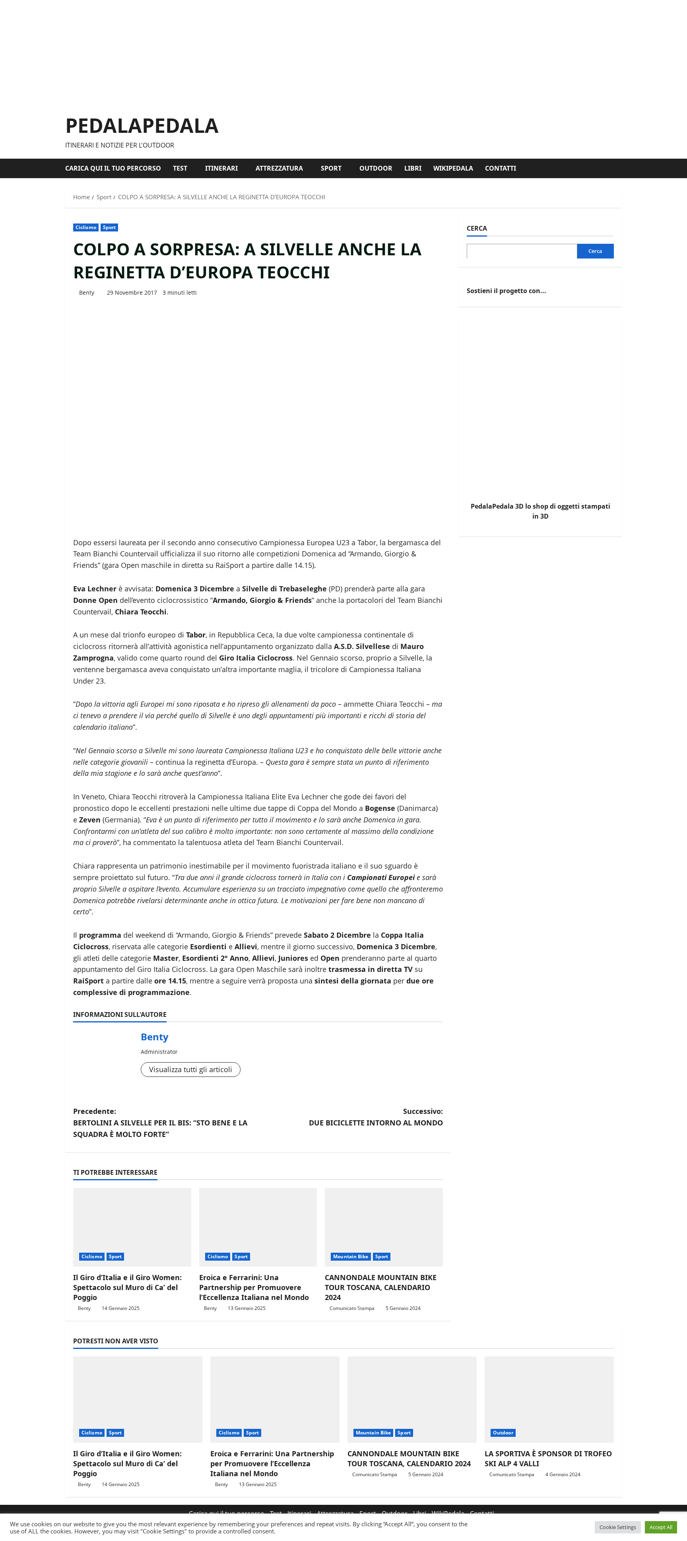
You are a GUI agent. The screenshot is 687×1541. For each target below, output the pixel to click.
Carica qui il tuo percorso (113, 168)
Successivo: (376, 1116)
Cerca (477, 228)
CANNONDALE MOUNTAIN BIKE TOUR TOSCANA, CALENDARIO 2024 (381, 1287)
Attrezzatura (279, 168)
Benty (86, 292)
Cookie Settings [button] (618, 1527)
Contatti (500, 168)
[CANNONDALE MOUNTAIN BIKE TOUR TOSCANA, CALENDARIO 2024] (384, 1227)
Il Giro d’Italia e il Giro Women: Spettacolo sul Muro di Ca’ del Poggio (127, 1287)
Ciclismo (86, 227)
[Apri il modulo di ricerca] (619, 168)
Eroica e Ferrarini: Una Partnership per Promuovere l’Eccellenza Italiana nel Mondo (254, 1287)
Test (180, 168)
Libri (412, 168)
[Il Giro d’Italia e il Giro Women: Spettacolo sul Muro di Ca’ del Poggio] (132, 1227)
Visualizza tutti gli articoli (190, 1069)
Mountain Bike (350, 1256)
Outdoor (375, 168)
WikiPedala (453, 168)
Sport (331, 168)
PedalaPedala (142, 125)
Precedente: (160, 1122)
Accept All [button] (661, 1527)
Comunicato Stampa (352, 1308)
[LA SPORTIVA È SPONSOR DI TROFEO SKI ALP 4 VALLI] (549, 1399)
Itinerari (221, 168)
